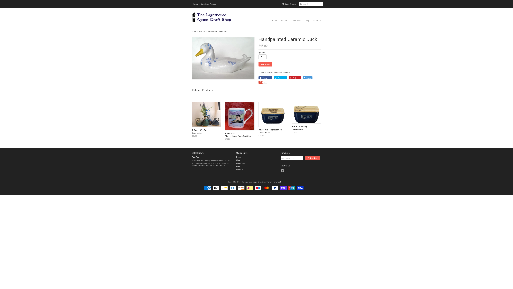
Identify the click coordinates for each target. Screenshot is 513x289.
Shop (283, 21)
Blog (307, 21)
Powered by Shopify (274, 182)
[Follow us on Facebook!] (283, 171)
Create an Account (209, 4)
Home (274, 21)
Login (195, 4)
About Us (317, 21)
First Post (195, 157)
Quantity (262, 53)
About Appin (296, 21)
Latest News (198, 153)
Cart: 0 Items (290, 4)
